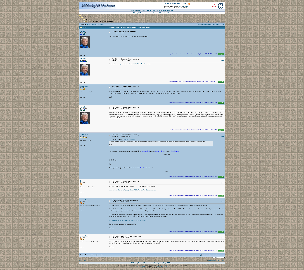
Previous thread (212, 22)
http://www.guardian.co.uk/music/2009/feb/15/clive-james (132, 64)
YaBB (142, 267)
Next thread (221, 22)
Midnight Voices (86, 16)
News (87, 20)
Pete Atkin (87, 18)
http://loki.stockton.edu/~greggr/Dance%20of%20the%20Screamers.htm (132, 190)
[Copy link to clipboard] (221, 54)
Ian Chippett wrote (129, 140)
